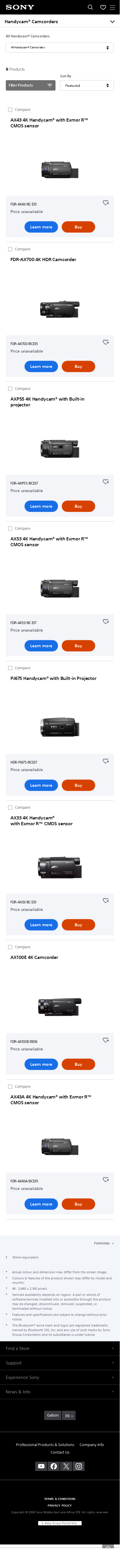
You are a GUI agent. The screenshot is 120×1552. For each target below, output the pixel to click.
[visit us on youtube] (41, 1466)
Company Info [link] (92, 1444)
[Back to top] (108, 1547)
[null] (105, 202)
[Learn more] (60, 171)
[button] (60, 1348)
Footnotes (102, 1243)
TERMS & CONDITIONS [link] (60, 1499)
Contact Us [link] (60, 1452)
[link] (52, 1415)
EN (67, 1415)
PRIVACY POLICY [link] (60, 1505)
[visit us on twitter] (66, 1466)
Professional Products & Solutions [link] (45, 1444)
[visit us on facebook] (54, 1466)
